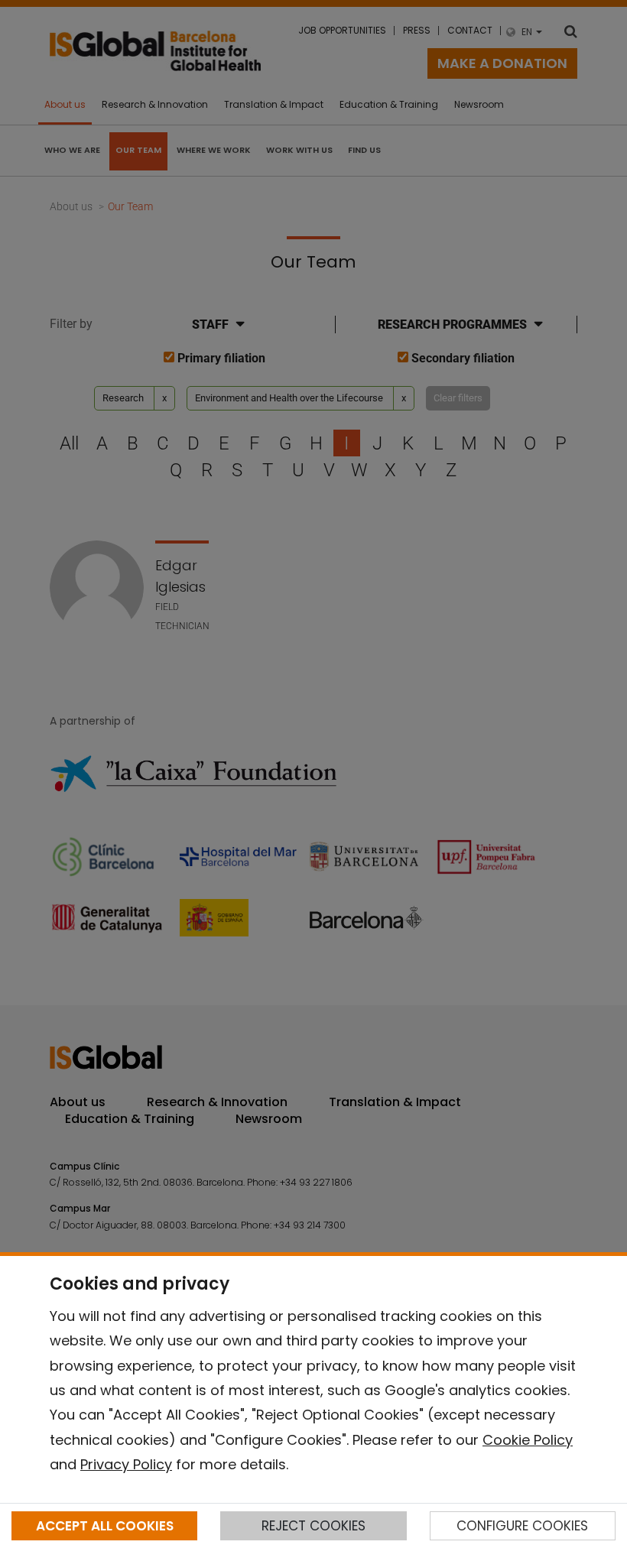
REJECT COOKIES (313, 1526)
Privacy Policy (126, 1464)
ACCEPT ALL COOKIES (105, 1526)
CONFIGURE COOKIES (522, 1526)
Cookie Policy (527, 1439)
